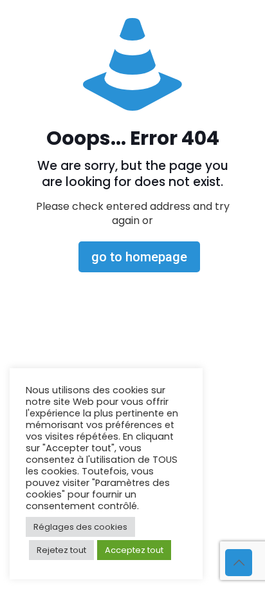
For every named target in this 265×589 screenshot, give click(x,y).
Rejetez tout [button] (61, 550)
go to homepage (139, 257)
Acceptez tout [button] (134, 550)
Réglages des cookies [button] (80, 527)
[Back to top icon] (238, 562)
